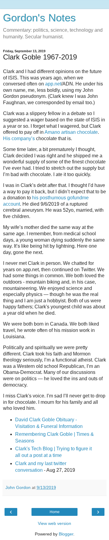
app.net (53, 83)
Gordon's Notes (39, 18)
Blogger (66, 534)
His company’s (19, 138)
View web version (54, 523)
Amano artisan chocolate (71, 132)
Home (55, 512)
